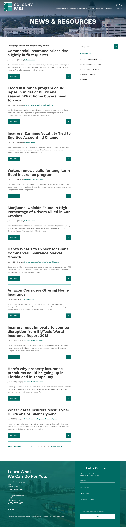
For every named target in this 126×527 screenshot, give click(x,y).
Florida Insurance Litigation (91, 59)
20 (41, 446)
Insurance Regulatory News (33, 179)
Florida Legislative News (89, 69)
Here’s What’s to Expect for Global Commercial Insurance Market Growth (39, 253)
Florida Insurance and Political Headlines (38, 105)
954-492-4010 (16, 489)
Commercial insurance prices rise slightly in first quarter (38, 53)
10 (24, 446)
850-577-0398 (16, 503)
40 (48, 446)
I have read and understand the (93, 511)
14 (38, 446)
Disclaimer (45, 516)
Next (53, 446)
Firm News (84, 79)
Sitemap (38, 516)
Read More (13, 76)
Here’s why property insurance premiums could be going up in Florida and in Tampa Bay (36, 373)
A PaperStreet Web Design (57, 516)
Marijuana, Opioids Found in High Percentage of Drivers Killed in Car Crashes (39, 212)
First (10, 446)
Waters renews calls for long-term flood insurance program (39, 172)
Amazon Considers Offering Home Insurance (38, 292)
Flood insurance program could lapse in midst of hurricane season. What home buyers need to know (37, 94)
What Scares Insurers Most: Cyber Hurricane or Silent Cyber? (38, 412)
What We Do (83, 8)
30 (45, 446)
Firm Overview (61, 8)
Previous (18, 446)
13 (34, 446)
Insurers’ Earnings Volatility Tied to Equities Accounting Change (39, 135)
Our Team (72, 8)
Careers (109, 8)
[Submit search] (116, 46)
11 (27, 446)
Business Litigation (87, 74)
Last (59, 446)
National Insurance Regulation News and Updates (41, 262)
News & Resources (96, 8)
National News (29, 60)
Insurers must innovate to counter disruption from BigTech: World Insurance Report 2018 (39, 331)
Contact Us (118, 8)
